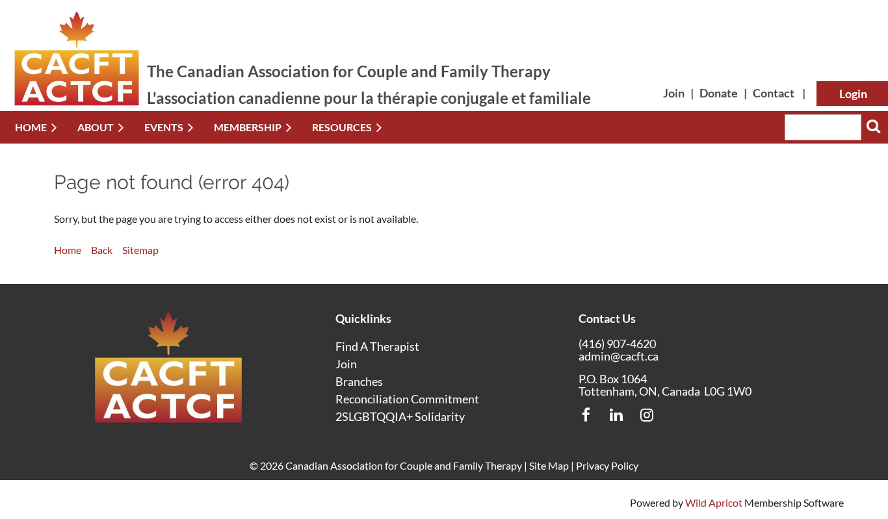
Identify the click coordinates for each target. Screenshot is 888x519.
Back (101, 250)
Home (67, 250)
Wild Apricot (713, 502)
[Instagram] (647, 414)
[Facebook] (586, 414)
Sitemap (140, 250)
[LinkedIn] (616, 414)
